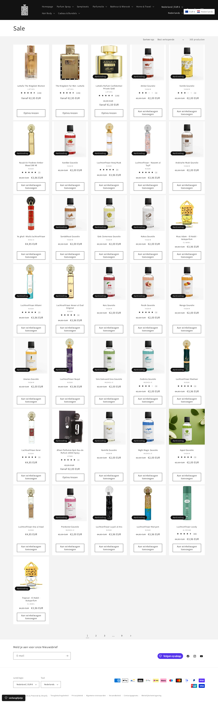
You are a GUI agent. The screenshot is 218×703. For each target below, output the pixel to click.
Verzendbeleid (115, 695)
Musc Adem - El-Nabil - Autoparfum (186, 238)
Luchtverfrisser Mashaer (187, 379)
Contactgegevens (131, 695)
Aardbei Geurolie (70, 162)
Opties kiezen (31, 113)
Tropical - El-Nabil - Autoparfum (31, 599)
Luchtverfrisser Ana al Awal (31, 527)
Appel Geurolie (187, 450)
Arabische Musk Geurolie (187, 162)
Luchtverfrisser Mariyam (148, 527)
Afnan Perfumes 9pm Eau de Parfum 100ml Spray (70, 451)
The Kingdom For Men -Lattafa (70, 86)
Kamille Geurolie (109, 450)
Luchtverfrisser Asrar (31, 450)
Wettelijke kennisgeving (152, 695)
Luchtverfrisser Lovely (187, 527)
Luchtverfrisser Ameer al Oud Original (70, 306)
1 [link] (87, 635)
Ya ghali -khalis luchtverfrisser (31, 236)
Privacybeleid (77, 695)
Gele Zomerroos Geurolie (109, 236)
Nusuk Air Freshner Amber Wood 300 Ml (31, 164)
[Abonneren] (67, 656)
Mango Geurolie (187, 305)
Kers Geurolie (109, 305)
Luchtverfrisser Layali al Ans (109, 527)
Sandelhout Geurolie (70, 236)
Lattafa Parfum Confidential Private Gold (109, 87)
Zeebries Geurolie (148, 379)
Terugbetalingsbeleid (59, 695)
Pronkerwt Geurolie (70, 527)
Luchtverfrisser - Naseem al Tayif (148, 164)
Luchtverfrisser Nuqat (70, 379)
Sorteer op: (148, 39)
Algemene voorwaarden (96, 695)
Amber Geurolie (148, 86)
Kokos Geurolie (148, 236)
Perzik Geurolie (148, 305)
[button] (65, 6)
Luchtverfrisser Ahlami (31, 305)
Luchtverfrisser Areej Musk (109, 162)
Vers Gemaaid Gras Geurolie (109, 379)
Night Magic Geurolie (148, 450)
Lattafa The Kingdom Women (31, 86)
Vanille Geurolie (187, 86)
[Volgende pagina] (130, 635)
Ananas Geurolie (31, 379)
